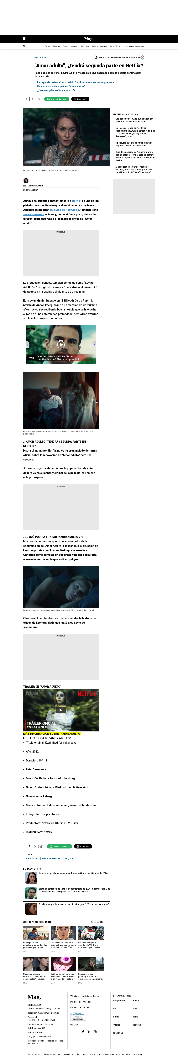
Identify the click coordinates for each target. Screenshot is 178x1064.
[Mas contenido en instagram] (95, 1032)
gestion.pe (68, 1054)
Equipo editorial (34, 1004)
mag (140, 1054)
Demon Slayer (115, 46)
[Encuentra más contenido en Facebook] (26, 99)
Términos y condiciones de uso (84, 996)
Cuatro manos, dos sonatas (133, 46)
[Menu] (25, 39)
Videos (136, 1000)
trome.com (95, 1054)
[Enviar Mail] (25, 186)
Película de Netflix (51, 858)
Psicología (85, 46)
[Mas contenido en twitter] (89, 1032)
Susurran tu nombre (99, 46)
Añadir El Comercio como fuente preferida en (119, 57)
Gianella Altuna (35, 185)
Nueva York (74, 46)
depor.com (81, 1054)
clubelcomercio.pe (51, 1054)
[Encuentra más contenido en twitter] (32, 99)
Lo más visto (32, 869)
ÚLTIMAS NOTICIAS (125, 114)
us (114, 1008)
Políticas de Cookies (79, 1007)
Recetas (137, 1024)
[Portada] (34, 1002)
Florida (47, 46)
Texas (65, 46)
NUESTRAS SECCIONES (122, 996)
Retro (135, 1016)
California (56, 46)
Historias (118, 1033)
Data (135, 1008)
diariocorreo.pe (110, 1054)
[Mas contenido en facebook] (83, 1032)
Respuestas (119, 1000)
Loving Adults (69, 858)
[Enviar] (24, 46)
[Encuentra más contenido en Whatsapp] (39, 99)
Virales (116, 1024)
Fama (116, 1016)
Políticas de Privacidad (81, 1002)
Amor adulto (32, 858)
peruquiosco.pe (128, 1054)
